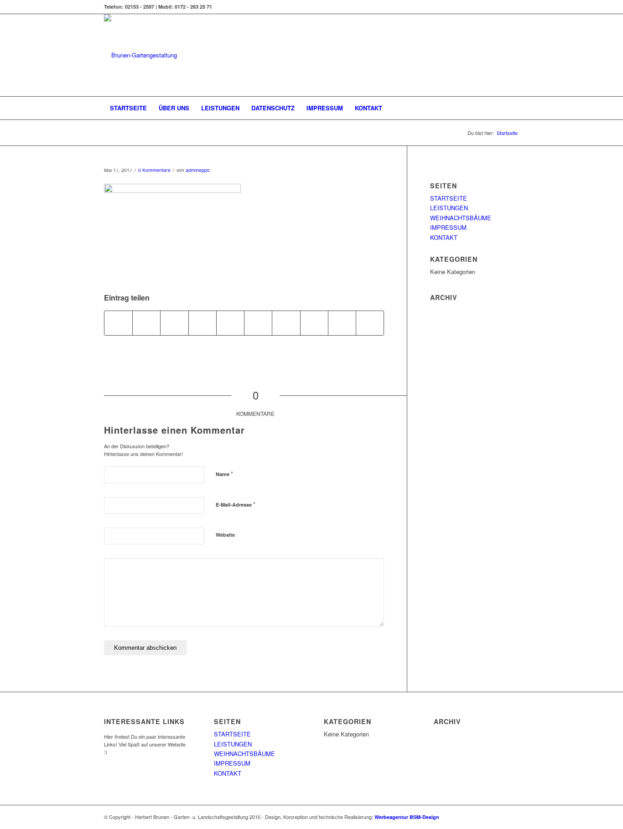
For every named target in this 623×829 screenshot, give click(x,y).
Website (225, 534)
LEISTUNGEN (449, 207)
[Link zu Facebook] (512, 7)
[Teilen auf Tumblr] (286, 323)
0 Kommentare (154, 169)
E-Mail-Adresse (235, 504)
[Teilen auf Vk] (314, 323)
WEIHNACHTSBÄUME (460, 217)
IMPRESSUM (448, 227)
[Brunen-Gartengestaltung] (140, 55)
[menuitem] (128, 108)
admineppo (198, 169)
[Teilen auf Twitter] (146, 323)
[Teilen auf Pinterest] (230, 323)
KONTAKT (443, 237)
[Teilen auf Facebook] (118, 323)
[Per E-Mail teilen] (370, 323)
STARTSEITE (448, 198)
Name (224, 473)
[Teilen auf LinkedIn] (258, 323)
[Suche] (513, 108)
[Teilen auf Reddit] (342, 323)
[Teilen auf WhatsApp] (202, 323)
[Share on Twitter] (174, 323)
